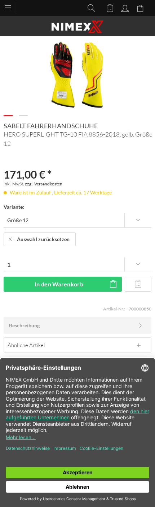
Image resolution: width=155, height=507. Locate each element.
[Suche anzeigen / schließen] (89, 7)
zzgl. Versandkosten (43, 183)
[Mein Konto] (124, 7)
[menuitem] (11, 7)
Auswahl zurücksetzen (43, 239)
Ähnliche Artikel (26, 345)
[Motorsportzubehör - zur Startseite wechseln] (77, 26)
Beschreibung (24, 325)
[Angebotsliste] (106, 7)
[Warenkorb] (141, 7)
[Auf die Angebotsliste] (138, 284)
